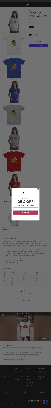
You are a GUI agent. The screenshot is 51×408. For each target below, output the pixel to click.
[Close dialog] (38, 189)
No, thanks (25, 217)
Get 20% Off (25, 213)
